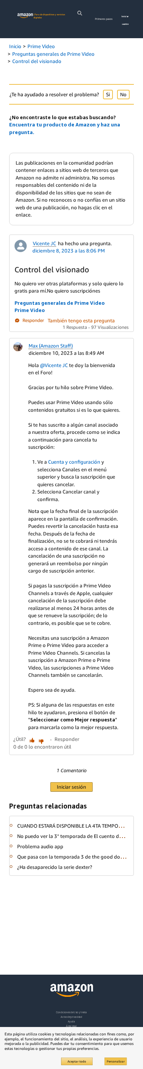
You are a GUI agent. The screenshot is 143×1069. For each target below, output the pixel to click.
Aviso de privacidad (71, 1017)
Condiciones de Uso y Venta (71, 1012)
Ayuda (71, 1021)
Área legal (71, 1026)
